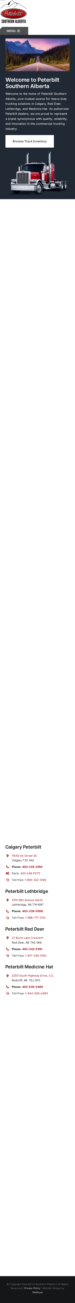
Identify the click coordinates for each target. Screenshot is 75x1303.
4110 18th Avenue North (27, 900)
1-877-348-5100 (35, 955)
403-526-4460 (32, 987)
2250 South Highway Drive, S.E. (33, 975)
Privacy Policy (32, 1288)
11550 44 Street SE (24, 855)
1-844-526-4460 (36, 993)
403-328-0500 (32, 911)
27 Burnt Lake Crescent (27, 938)
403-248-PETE (30, 873)
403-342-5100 (32, 949)
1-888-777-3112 (35, 917)
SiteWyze (37, 1292)
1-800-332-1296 (35, 880)
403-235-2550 (32, 867)
